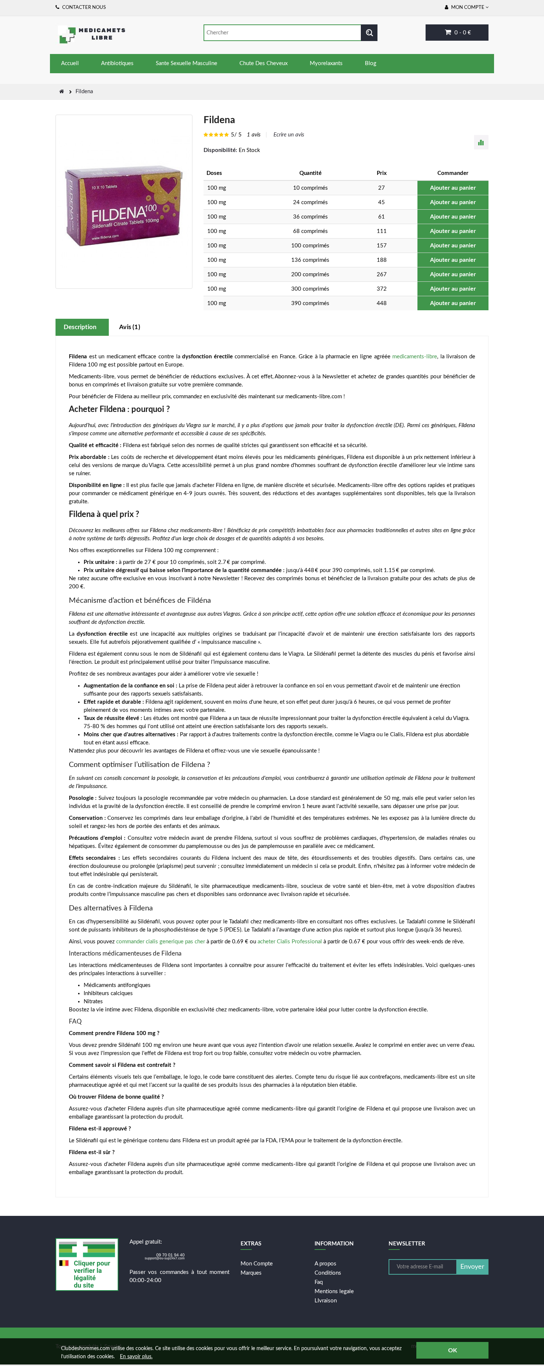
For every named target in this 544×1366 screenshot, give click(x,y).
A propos (325, 1264)
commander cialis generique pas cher (160, 941)
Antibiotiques (117, 63)
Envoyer (472, 1267)
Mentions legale (334, 1291)
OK (452, 1350)
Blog (370, 63)
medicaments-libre (414, 356)
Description (80, 327)
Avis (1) (129, 327)
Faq (319, 1282)
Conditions (328, 1273)
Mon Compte (257, 1264)
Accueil (70, 63)
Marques (251, 1273)
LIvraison (326, 1301)
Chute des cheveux (263, 63)
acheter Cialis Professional (290, 941)
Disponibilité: (220, 150)
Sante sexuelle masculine (186, 63)
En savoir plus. (136, 1356)
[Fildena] (124, 202)
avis (254, 135)
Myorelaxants (326, 63)
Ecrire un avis (288, 135)
